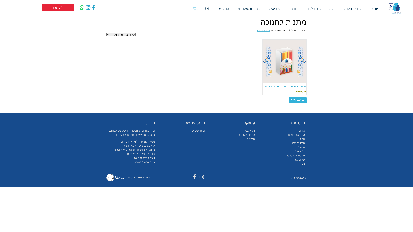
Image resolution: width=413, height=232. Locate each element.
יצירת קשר (223, 8)
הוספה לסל (297, 100)
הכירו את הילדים (353, 8)
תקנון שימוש (198, 130)
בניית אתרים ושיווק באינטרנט (140, 177)
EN (207, 8)
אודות (375, 8)
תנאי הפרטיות (263, 30)
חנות (332, 8)
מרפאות (251, 139)
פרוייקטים (274, 8)
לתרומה (58, 7)
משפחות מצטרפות (249, 8)
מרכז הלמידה (313, 8)
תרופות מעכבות (247, 135)
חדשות (293, 8)
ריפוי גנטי (250, 130)
